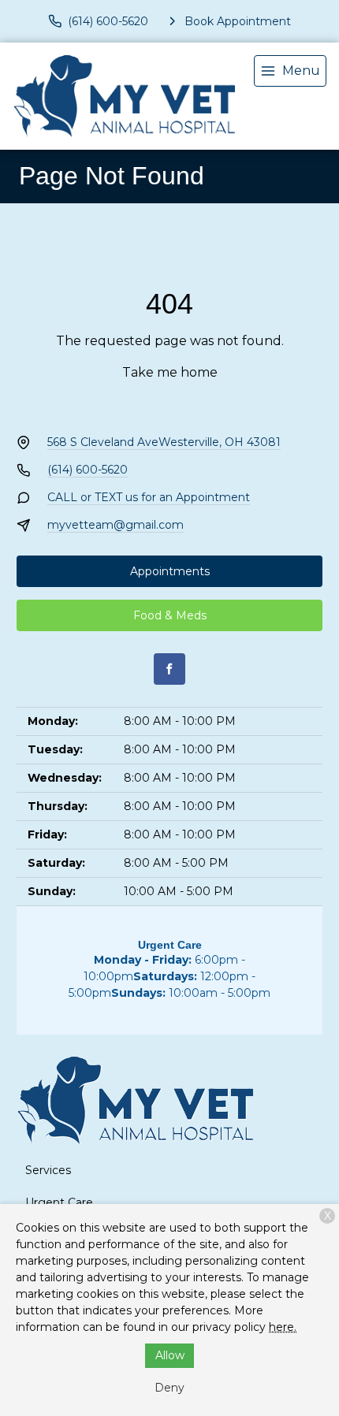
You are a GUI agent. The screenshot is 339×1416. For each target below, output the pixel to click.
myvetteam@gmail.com (115, 525)
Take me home (170, 372)
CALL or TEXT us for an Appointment (148, 497)
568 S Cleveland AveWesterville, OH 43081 (164, 442)
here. (282, 1327)
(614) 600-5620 (87, 470)
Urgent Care (59, 1202)
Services (48, 1170)
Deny (169, 1388)
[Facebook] (169, 669)
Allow (169, 1355)
